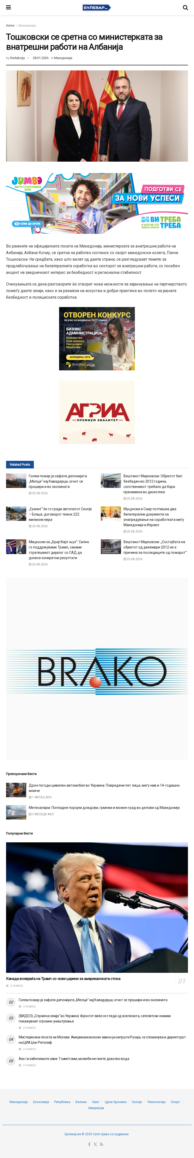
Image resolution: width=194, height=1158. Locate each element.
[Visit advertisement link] (97, 669)
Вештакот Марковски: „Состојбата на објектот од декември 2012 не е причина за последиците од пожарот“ (155, 547)
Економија (41, 1102)
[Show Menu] (8, 7)
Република (62, 1102)
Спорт (175, 1102)
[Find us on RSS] (101, 1145)
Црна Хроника (116, 1102)
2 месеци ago (42, 814)
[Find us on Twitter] (95, 1145)
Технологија (156, 1102)
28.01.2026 (40, 58)
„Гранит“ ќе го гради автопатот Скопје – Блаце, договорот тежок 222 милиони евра (60, 514)
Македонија (27, 25)
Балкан (81, 1102)
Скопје (137, 1102)
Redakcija (17, 58)
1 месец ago (41, 797)
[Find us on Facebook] (89, 1145)
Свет (96, 1102)
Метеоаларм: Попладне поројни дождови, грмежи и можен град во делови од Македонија (104, 808)
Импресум (96, 1108)
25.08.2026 (39, 493)
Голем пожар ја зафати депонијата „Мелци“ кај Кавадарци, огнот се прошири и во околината (58, 481)
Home (10, 25)
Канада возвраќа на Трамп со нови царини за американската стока (63, 978)
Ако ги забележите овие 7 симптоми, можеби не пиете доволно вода (74, 1059)
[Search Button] (185, 7)
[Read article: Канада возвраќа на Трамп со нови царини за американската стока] (97, 907)
